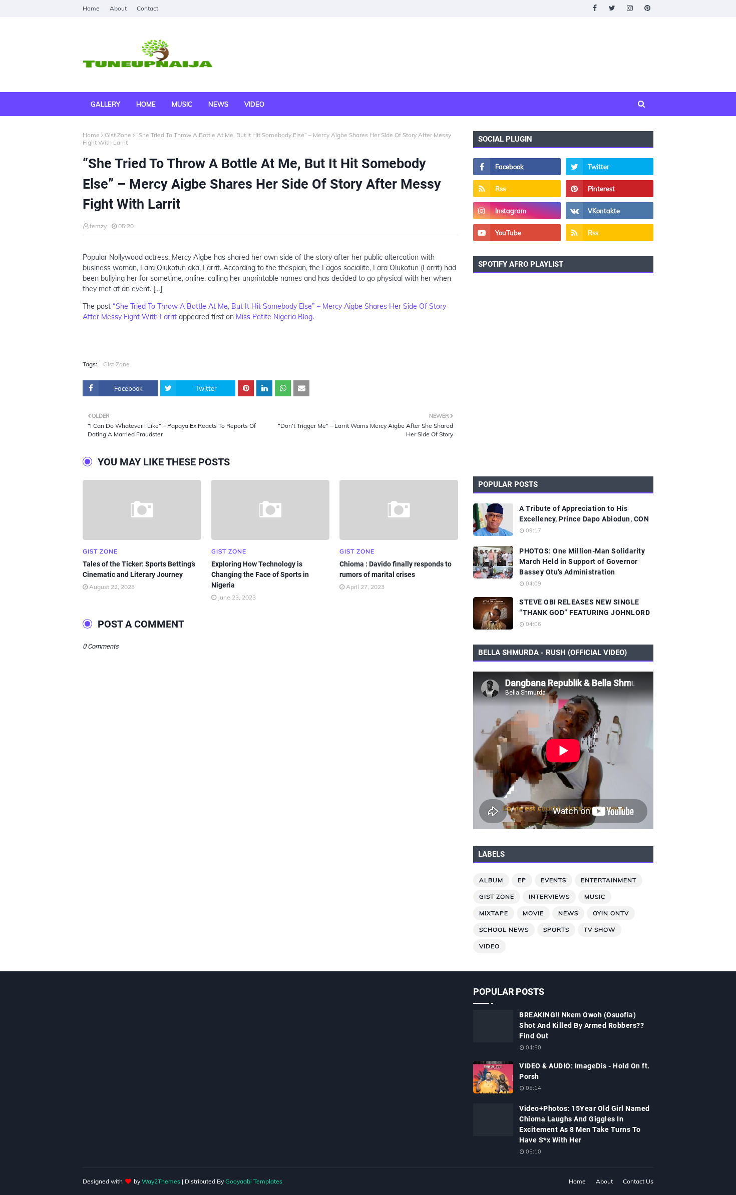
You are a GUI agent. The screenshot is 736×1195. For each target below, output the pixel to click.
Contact (147, 8)
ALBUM (491, 880)
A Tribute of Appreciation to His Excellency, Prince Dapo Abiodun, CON (584, 513)
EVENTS (553, 880)
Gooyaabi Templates (253, 1181)
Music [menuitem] (182, 104)
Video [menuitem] (254, 104)
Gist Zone (118, 135)
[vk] (609, 210)
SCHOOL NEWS (504, 929)
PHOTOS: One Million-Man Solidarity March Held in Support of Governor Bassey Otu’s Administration (582, 561)
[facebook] (594, 8)
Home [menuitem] (146, 104)
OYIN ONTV (611, 913)
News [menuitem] (218, 104)
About (118, 8)
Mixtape (493, 913)
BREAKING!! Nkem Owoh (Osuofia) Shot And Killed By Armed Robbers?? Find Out (581, 1025)
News (568, 913)
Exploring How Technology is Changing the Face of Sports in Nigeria (260, 574)
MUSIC (594, 896)
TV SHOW (599, 929)
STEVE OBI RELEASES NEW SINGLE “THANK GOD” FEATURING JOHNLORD (584, 607)
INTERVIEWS (549, 896)
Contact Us (638, 1181)
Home (91, 8)
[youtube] (517, 232)
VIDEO (489, 946)
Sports (556, 929)
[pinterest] (647, 8)
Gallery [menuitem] (105, 104)
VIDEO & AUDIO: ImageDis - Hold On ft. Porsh (584, 1071)
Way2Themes (161, 1181)
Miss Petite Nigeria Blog (274, 316)
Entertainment (608, 880)
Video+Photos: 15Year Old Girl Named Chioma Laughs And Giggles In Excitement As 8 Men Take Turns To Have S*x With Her (584, 1124)
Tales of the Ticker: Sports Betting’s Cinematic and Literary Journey (139, 569)
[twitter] (612, 8)
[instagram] (629, 8)
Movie (533, 913)
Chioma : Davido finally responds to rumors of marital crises (395, 569)
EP (522, 880)
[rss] (517, 188)
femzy (98, 226)
